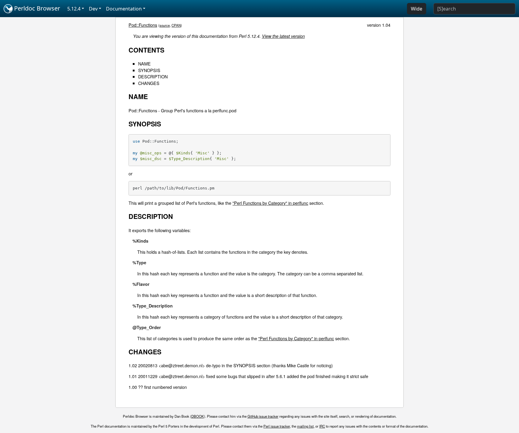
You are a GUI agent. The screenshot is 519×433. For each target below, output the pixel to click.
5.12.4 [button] (73, 8)
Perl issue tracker (276, 426)
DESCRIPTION (153, 76)
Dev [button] (93, 8)
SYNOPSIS (149, 70)
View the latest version (283, 36)
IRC (322, 426)
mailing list (305, 426)
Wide (416, 8)
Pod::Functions (143, 25)
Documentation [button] (124, 8)
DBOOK (197, 416)
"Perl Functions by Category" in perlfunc (270, 203)
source (164, 25)
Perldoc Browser (36, 8)
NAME (144, 63)
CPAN (176, 25)
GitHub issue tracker (262, 416)
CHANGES (148, 83)
